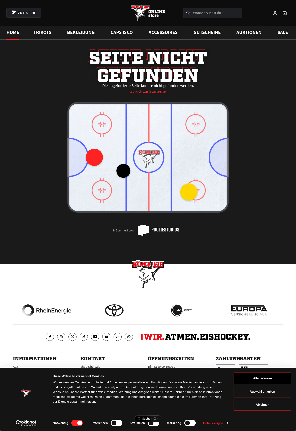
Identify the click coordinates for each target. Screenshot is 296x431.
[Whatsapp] (129, 337)
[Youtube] (106, 337)
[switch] (116, 423)
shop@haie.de (90, 366)
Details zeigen (213, 423)
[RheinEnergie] (46, 310)
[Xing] (84, 337)
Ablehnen (262, 404)
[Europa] (249, 310)
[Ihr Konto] (275, 13)
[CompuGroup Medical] (181, 310)
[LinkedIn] (95, 337)
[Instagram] (61, 337)
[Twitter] (72, 337)
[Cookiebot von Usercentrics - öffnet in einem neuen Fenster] (26, 423)
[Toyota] (114, 310)
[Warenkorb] (285, 13)
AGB (16, 366)
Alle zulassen (262, 378)
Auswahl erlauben (262, 391)
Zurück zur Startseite (148, 91)
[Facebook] (50, 337)
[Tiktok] (118, 337)
